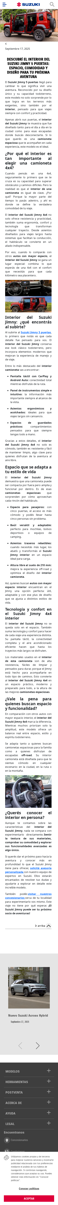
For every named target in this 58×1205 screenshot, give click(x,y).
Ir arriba (40, 926)
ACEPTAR (29, 1198)
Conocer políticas (29, 1188)
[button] (38, 1045)
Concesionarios (19, 1140)
